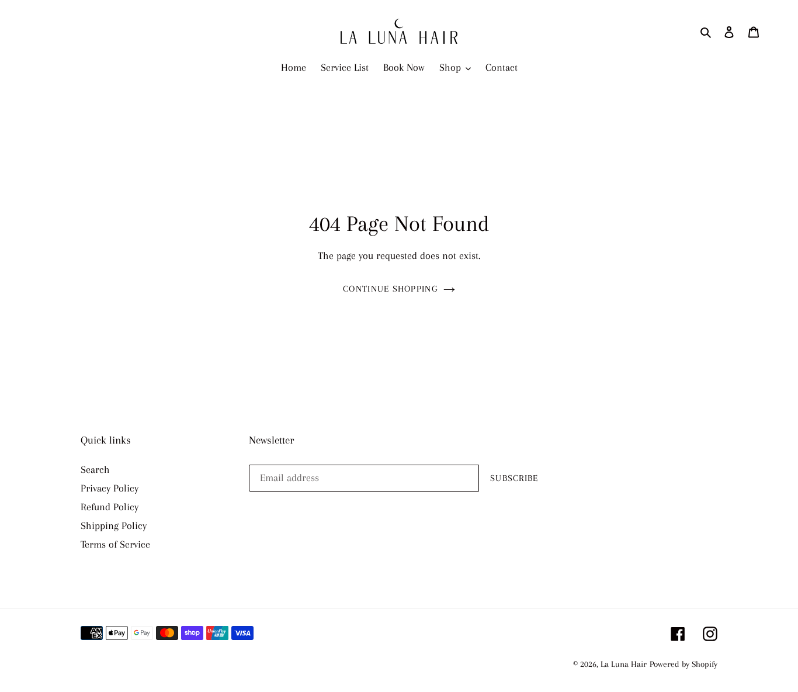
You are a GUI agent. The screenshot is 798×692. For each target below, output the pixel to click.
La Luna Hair (624, 664)
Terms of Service (115, 544)
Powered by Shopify (683, 664)
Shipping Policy (114, 525)
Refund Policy (109, 507)
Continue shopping (390, 288)
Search (95, 469)
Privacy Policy (109, 488)
